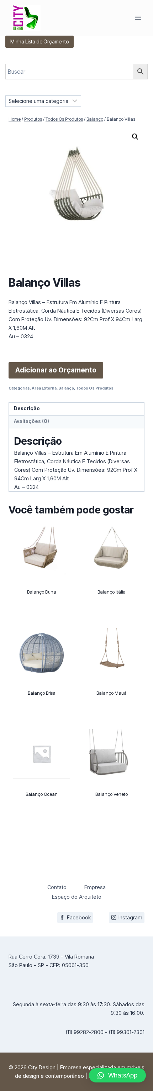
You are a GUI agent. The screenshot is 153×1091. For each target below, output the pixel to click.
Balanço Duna (41, 592)
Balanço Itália (111, 592)
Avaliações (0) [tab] (31, 421)
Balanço (66, 388)
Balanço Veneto (111, 794)
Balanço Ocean (42, 794)
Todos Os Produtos (95, 388)
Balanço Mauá (111, 693)
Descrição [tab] (27, 408)
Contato (57, 887)
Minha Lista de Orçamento (39, 41)
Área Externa (44, 388)
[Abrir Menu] (137, 17)
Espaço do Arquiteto (76, 896)
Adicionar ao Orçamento (55, 370)
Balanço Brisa (42, 693)
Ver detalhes (41, 618)
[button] (135, 136)
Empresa (95, 887)
